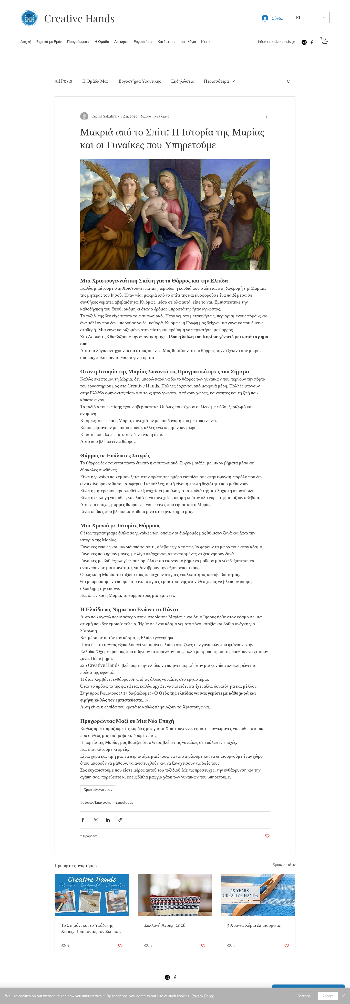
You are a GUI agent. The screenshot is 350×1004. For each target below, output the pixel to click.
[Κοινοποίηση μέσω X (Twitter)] (95, 819)
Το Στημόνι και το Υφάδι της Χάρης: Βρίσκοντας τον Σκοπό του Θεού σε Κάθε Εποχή (89, 928)
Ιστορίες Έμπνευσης (96, 802)
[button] (325, 41)
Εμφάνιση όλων (284, 864)
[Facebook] (311, 42)
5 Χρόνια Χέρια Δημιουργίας (254, 925)
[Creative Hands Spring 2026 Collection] (175, 895)
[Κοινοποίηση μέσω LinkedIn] (107, 819)
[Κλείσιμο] (344, 996)
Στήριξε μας (124, 802)
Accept (327, 995)
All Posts (63, 81)
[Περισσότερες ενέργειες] (267, 116)
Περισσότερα (216, 81)
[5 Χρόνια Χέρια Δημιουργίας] (258, 895)
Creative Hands (79, 18)
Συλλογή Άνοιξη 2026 (164, 925)
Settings (304, 995)
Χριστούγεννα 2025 (98, 789)
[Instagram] (304, 42)
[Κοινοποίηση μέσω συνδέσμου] (120, 819)
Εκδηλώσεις (182, 81)
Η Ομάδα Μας (95, 81)
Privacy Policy (202, 995)
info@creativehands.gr (276, 42)
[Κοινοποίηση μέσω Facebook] (82, 819)
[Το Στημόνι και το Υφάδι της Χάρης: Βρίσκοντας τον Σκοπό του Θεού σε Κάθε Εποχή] (92, 895)
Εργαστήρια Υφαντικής (140, 81)
